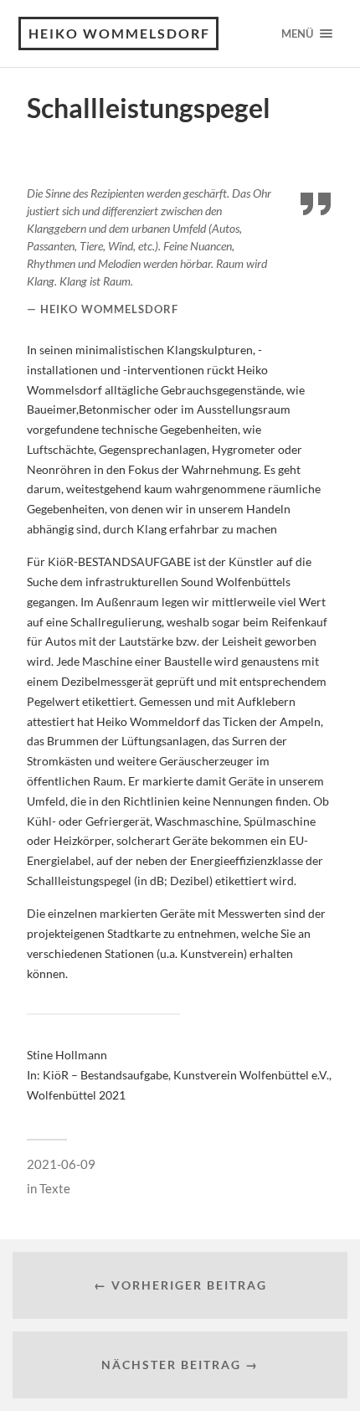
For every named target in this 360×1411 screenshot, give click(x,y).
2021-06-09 (61, 1164)
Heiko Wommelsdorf (119, 33)
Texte (54, 1188)
